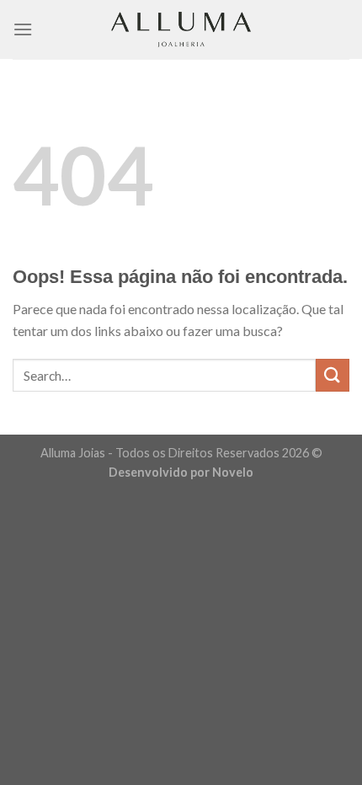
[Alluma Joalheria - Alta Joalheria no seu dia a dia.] (181, 29)
